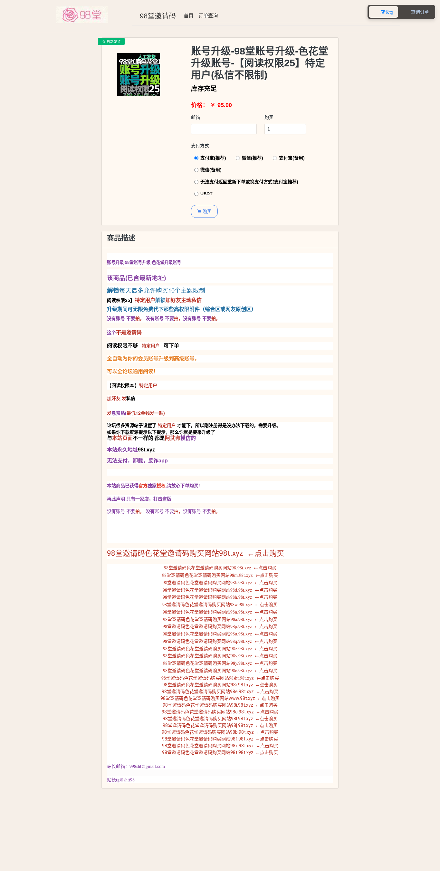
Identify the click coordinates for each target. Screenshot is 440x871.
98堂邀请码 (158, 16)
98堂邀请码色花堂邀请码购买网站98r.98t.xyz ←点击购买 (220, 684)
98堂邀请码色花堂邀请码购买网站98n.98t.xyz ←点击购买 (220, 612)
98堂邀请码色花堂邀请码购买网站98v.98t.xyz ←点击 (215, 656)
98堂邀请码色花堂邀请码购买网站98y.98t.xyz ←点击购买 (220, 663)
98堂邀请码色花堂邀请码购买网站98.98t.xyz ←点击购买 (220, 568)
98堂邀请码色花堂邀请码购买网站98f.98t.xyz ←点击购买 (220, 738)
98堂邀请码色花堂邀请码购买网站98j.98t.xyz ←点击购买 (220, 725)
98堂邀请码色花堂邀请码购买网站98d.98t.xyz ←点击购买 (220, 590)
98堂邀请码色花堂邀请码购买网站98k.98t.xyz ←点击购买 (220, 582)
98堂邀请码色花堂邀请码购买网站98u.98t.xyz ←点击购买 (220, 634)
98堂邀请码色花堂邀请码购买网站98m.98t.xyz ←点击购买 (220, 575)
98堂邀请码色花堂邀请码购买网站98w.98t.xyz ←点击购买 (220, 604)
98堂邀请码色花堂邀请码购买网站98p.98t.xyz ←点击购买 (220, 626)
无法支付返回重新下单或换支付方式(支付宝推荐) (249, 181)
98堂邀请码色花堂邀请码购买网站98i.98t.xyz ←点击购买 (220, 705)
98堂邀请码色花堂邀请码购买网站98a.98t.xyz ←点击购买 (220, 619)
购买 (268, 117)
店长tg (383, 12)
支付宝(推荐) (213, 157)
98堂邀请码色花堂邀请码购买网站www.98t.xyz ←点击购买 (220, 698)
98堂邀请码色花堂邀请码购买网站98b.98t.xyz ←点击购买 (220, 732)
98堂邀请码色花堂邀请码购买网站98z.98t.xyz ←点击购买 (220, 648)
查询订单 (416, 12)
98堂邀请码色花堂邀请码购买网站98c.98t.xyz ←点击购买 (220, 670)
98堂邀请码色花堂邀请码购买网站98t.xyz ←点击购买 (195, 553)
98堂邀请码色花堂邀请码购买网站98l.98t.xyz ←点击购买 (220, 718)
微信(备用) (211, 169)
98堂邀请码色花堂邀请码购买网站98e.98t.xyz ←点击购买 (220, 691)
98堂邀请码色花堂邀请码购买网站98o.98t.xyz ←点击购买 (220, 711)
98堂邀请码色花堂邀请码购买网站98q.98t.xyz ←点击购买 (220, 641)
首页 (188, 15)
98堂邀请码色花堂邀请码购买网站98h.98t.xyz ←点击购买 (220, 597)
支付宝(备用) (292, 157)
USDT (206, 193)
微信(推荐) (252, 157)
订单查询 (208, 15)
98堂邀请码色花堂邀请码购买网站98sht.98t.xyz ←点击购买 (220, 678)
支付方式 (200, 145)
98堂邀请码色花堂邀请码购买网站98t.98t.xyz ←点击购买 (220, 752)
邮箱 (195, 117)
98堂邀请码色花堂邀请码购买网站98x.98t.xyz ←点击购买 (220, 745)
